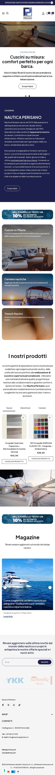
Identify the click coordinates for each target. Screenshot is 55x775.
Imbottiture (25, 408)
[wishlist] (47, 13)
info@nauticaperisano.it (18, 737)
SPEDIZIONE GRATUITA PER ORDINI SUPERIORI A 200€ (27, 2)
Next (50, 587)
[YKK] (15, 680)
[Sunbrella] (40, 680)
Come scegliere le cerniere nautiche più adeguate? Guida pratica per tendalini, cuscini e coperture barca (24, 603)
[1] (11, 476)
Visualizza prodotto (14, 458)
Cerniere (42, 408)
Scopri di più (27, 86)
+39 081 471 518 (12, 734)
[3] (21, 496)
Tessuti (9, 408)
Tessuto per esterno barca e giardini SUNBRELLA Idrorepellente (41, 446)
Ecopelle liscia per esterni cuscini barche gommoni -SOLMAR (14, 446)
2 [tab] (29, 96)
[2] (6, 490)
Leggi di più (8, 616)
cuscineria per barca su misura (23, 160)
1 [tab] (25, 96)
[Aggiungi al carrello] (46, 458)
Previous (5, 587)
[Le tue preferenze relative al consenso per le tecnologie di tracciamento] (4, 770)
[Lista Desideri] (23, 418)
